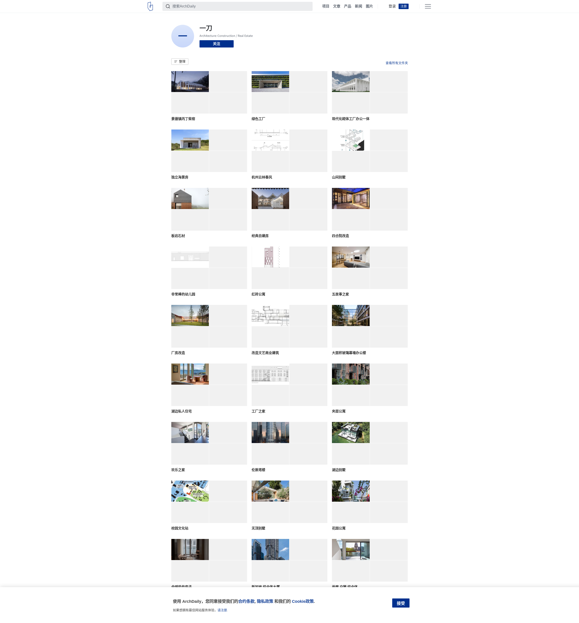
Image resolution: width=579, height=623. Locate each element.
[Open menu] (428, 6)
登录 (392, 6)
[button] (179, 61)
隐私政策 (265, 601)
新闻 (358, 6)
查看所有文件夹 (397, 63)
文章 (336, 6)
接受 (401, 603)
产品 (347, 6)
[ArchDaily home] (150, 6)
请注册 (222, 610)
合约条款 (246, 601)
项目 (325, 6)
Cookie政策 (303, 601)
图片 (369, 6)
